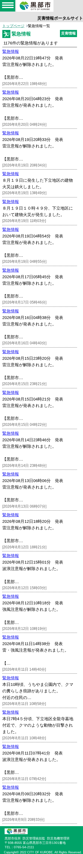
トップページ (13, 26)
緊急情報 (10, 51)
